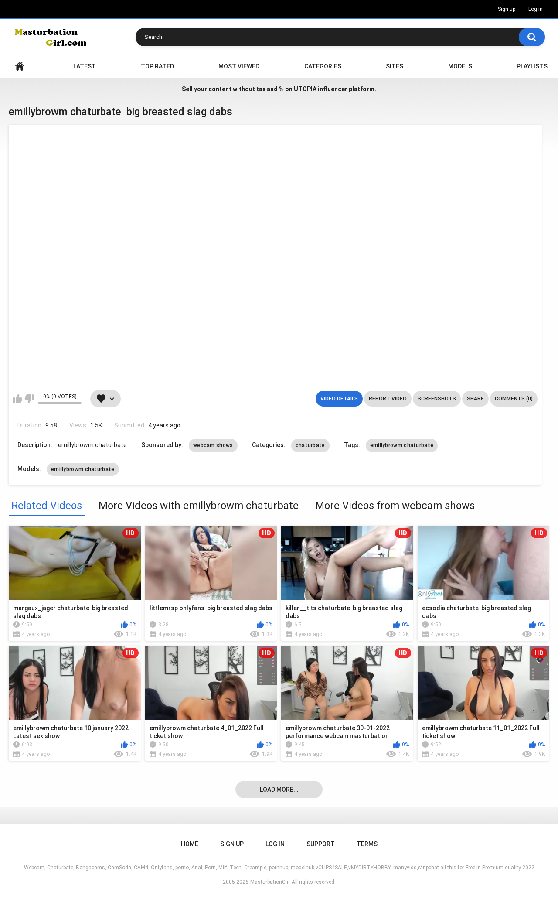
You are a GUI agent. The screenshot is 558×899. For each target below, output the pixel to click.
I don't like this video (29, 398)
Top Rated (157, 66)
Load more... (279, 789)
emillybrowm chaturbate (402, 445)
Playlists (532, 66)
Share (475, 399)
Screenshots (437, 399)
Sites (394, 66)
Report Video (388, 399)
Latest (84, 66)
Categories (322, 66)
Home (20, 66)
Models (460, 66)
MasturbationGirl (270, 882)
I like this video (17, 398)
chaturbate (310, 445)
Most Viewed (238, 66)
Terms (367, 844)
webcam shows (213, 445)
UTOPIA (305, 88)
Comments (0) (514, 399)
